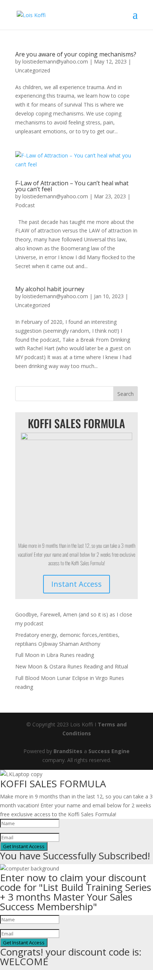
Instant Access (76, 584)
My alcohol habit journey (49, 289)
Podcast (25, 205)
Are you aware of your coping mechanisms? (75, 54)
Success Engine (109, 751)
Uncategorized (32, 70)
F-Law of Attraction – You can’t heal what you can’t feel (71, 186)
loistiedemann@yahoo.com (55, 61)
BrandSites (67, 751)
